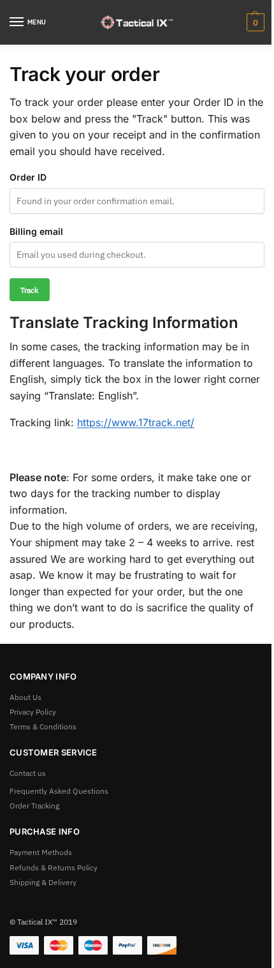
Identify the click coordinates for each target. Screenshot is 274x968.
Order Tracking (34, 805)
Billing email (36, 231)
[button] (253, 22)
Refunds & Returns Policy (53, 867)
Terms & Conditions (43, 726)
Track (29, 290)
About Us (25, 697)
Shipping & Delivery (43, 882)
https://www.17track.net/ (135, 422)
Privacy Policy (33, 711)
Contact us (28, 773)
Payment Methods (41, 852)
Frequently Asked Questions (59, 791)
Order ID (28, 177)
